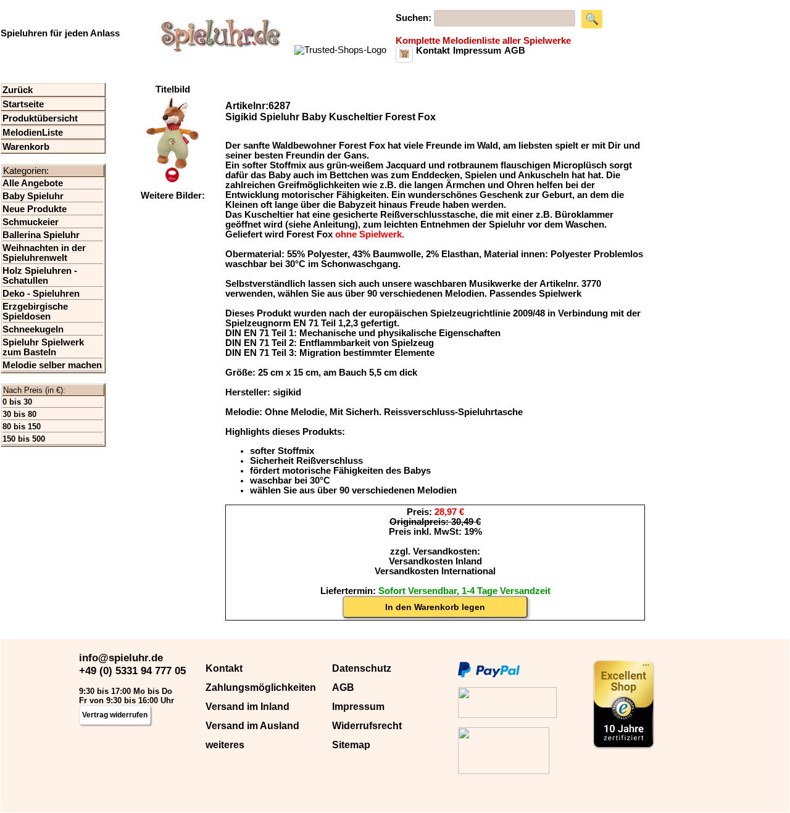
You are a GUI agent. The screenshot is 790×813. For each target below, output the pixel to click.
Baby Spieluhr (33, 196)
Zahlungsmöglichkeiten (261, 687)
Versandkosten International (435, 571)
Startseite (23, 104)
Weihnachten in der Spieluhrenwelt (44, 253)
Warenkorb (25, 147)
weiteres (225, 745)
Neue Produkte (34, 209)
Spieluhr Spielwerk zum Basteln (43, 347)
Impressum (358, 706)
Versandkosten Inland (435, 561)
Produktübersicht (40, 118)
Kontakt (224, 668)
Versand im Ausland (252, 725)
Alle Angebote (32, 183)
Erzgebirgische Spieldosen (35, 311)
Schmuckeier (30, 222)
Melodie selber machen (52, 365)
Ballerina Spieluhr (41, 235)
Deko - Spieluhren (41, 294)
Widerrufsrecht (367, 725)
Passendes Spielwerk (535, 294)
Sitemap (351, 745)
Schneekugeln (33, 329)
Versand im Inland (247, 706)
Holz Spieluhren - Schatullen (39, 276)
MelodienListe (32, 133)
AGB (343, 687)
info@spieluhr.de (121, 657)
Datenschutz (361, 668)
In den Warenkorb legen (435, 607)
